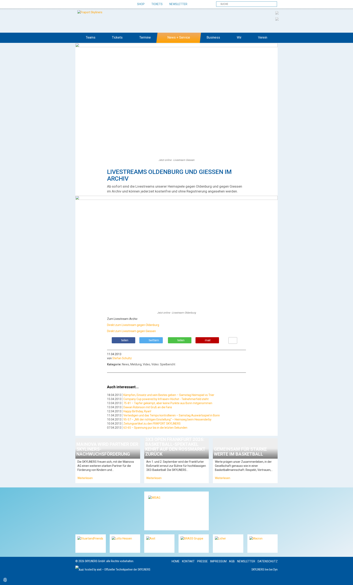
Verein (262, 37)
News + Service (178, 37)
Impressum (218, 561)
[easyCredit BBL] (277, 13)
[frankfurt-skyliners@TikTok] (86, 4)
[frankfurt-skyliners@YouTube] (100, 4)
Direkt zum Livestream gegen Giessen (131, 331)
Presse (202, 561)
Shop (141, 4)
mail (207, 340)
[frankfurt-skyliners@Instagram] (93, 4)
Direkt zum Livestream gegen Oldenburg (133, 325)
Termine (145, 37)
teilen (124, 340)
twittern (154, 340)
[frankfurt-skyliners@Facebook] (79, 4)
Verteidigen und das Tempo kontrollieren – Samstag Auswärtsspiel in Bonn (171, 415)
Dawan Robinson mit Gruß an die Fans (147, 407)
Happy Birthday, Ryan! (137, 411)
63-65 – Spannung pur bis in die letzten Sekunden (155, 427)
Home (176, 561)
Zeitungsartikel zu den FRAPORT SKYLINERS (152, 423)
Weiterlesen (85, 478)
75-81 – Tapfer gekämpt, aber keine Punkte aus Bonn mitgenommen (167, 403)
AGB (232, 561)
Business (213, 37)
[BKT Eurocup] (277, 19)
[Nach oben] (346, 578)
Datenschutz (268, 561)
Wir (239, 37)
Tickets (157, 4)
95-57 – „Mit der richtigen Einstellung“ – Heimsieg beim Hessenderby (167, 419)
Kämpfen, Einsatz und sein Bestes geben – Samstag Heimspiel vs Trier (168, 395)
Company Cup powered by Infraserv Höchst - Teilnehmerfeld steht (166, 399)
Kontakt (188, 561)
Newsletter (178, 4)
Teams (90, 37)
